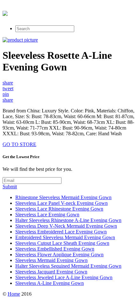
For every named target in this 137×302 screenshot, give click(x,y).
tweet (8, 88)
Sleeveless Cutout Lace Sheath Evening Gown (62, 243)
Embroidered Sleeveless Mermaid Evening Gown (65, 237)
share (8, 82)
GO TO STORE (19, 144)
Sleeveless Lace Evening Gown (47, 214)
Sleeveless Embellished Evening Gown (54, 249)
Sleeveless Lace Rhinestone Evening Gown (59, 208)
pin (6, 94)
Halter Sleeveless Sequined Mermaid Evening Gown (68, 266)
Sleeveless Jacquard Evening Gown (51, 271)
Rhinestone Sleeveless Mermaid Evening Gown (63, 197)
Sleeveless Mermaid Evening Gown (51, 260)
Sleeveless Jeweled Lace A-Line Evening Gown (63, 277)
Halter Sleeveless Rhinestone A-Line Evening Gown (68, 220)
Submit (10, 186)
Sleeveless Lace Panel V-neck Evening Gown (61, 203)
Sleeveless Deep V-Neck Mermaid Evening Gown (66, 226)
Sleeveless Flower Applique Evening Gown (59, 254)
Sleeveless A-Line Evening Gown (49, 283)
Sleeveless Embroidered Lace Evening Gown (61, 231)
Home (14, 294)
